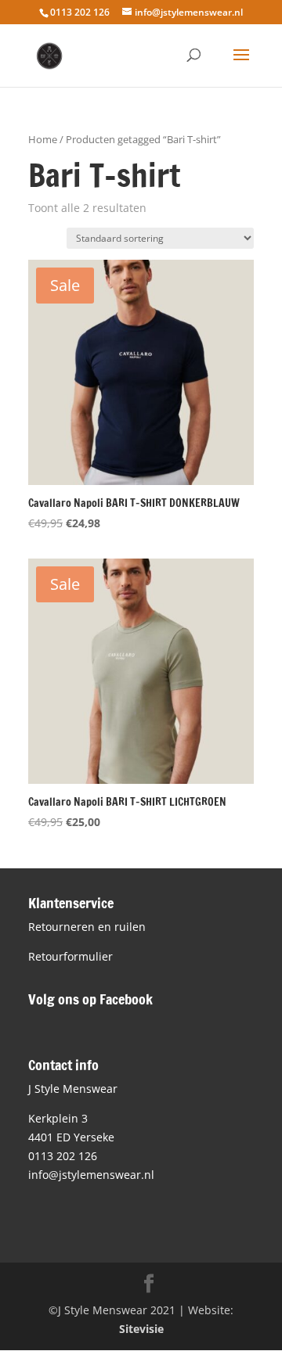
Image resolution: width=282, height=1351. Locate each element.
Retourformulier (70, 956)
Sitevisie (141, 1328)
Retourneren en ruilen (87, 926)
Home (42, 139)
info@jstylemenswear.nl (91, 1174)
